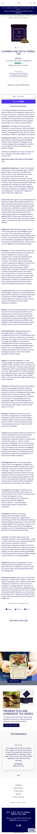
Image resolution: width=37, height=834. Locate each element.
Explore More (11, 725)
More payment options (18, 106)
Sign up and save (18, 802)
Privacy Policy (18, 791)
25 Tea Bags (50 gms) (18, 80)
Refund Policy (18, 788)
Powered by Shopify (18, 832)
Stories (18, 794)
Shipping (11, 65)
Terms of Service (18, 797)
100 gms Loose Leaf (18, 75)
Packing (18, 71)
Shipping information (18, 603)
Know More (14, 681)
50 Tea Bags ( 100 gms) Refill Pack (18, 90)
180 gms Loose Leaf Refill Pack (18, 85)
